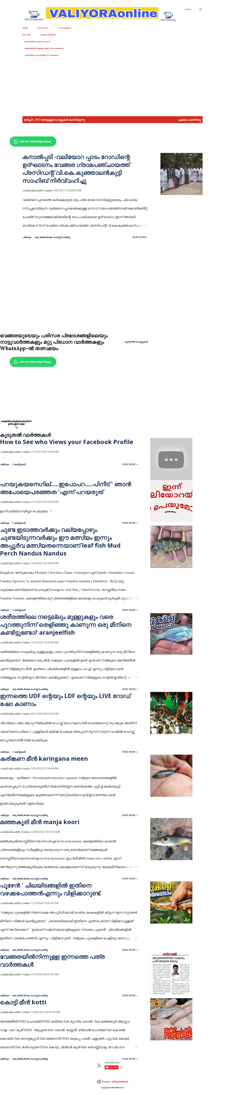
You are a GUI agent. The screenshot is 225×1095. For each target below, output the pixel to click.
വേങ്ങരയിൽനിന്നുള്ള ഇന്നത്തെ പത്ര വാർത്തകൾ (44, 48)
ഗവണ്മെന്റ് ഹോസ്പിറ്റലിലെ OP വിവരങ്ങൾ (41, 55)
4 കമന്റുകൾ (19, 751)
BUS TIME (26, 35)
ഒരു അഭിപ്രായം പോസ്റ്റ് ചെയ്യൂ (52, 237)
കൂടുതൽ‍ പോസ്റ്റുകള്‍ (136, 341)
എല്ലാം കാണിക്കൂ (189, 119)
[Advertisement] (99, 87)
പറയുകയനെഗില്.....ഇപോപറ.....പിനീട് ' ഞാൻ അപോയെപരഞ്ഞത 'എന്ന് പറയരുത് (65, 488)
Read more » (140, 237)
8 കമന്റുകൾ (19, 464)
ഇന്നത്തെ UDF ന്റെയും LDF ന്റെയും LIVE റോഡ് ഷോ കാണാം (65, 700)
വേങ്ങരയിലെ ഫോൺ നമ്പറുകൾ (37, 41)
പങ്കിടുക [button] (26, 237)
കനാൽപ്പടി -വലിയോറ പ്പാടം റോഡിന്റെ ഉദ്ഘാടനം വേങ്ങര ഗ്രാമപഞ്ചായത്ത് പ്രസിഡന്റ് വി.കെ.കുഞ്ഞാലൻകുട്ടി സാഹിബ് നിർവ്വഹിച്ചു (76, 169)
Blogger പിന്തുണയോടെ (114, 1081)
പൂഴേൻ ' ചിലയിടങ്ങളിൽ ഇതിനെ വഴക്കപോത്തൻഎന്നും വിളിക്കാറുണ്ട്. (51, 889)
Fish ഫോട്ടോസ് (64, 28)
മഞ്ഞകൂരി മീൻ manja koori (39, 822)
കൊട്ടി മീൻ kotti (23, 1002)
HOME (25, 28)
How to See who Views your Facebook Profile (66, 442)
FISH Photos (43, 28)
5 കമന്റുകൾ (19, 522)
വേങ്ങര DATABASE (48, 35)
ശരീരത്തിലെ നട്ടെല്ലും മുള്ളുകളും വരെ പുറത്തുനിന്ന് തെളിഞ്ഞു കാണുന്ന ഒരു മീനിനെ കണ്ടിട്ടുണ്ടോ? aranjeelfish (65, 624)
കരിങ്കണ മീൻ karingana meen (44, 758)
